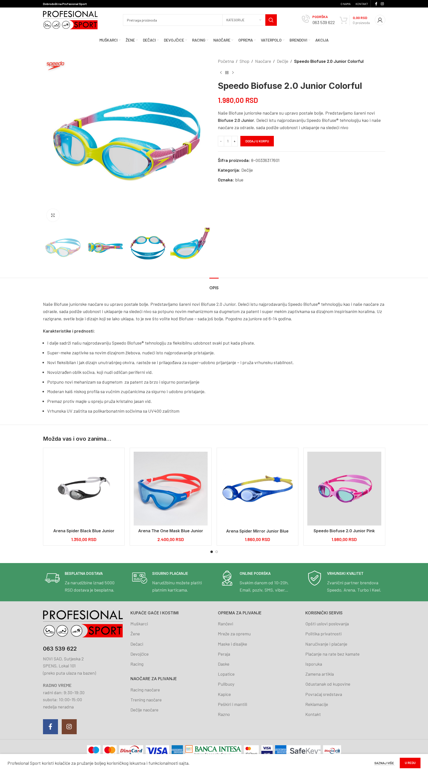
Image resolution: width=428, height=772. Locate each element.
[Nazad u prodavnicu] (227, 73)
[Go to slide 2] (216, 552)
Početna (226, 61)
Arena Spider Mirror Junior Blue (257, 531)
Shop (244, 61)
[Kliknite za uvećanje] (53, 215)
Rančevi (225, 623)
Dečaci (136, 644)
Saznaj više (384, 763)
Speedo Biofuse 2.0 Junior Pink (344, 530)
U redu (410, 763)
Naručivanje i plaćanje (326, 644)
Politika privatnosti (323, 633)
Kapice (224, 694)
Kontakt (313, 714)
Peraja (224, 654)
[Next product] (233, 73)
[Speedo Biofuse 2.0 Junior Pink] (344, 489)
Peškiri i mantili (232, 704)
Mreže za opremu (234, 633)
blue (239, 179)
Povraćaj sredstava (323, 694)
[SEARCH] (271, 20)
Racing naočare (145, 689)
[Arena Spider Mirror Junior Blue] (258, 489)
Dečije (282, 61)
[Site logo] (70, 19)
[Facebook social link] (376, 4)
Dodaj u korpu (257, 141)
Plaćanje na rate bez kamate (332, 654)
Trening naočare (146, 699)
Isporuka (313, 664)
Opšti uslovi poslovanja (327, 623)
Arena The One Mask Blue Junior (170, 530)
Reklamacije (316, 704)
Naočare (263, 61)
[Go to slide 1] (211, 552)
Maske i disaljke (232, 644)
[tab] (214, 285)
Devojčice (139, 654)
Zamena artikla (319, 674)
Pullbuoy (226, 684)
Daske (223, 664)
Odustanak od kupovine (327, 684)
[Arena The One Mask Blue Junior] (171, 489)
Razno (224, 714)
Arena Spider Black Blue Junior (83, 530)
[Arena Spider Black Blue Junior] (84, 489)
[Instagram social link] (382, 4)
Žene (135, 633)
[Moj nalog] (380, 20)
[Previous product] (221, 73)
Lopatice (226, 674)
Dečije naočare (144, 709)
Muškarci (139, 623)
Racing (136, 664)
